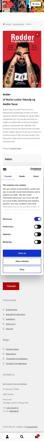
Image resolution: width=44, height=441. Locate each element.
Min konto (7, 437)
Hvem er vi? (11, 324)
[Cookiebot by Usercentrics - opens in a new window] (31, 169)
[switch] (37, 227)
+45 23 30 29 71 (12, 408)
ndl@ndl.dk (14, 411)
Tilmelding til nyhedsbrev (17, 358)
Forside (8, 24)
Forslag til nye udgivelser (16, 363)
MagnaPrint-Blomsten (15, 314)
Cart (34, 434)
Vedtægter (10, 319)
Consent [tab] (8, 176)
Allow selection (22, 261)
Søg (22, 437)
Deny (22, 269)
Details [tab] (22, 176)
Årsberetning (11, 309)
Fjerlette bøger (18, 24)
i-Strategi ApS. (32, 427)
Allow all (22, 253)
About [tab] (36, 176)
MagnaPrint (11, 354)
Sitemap (9, 328)
